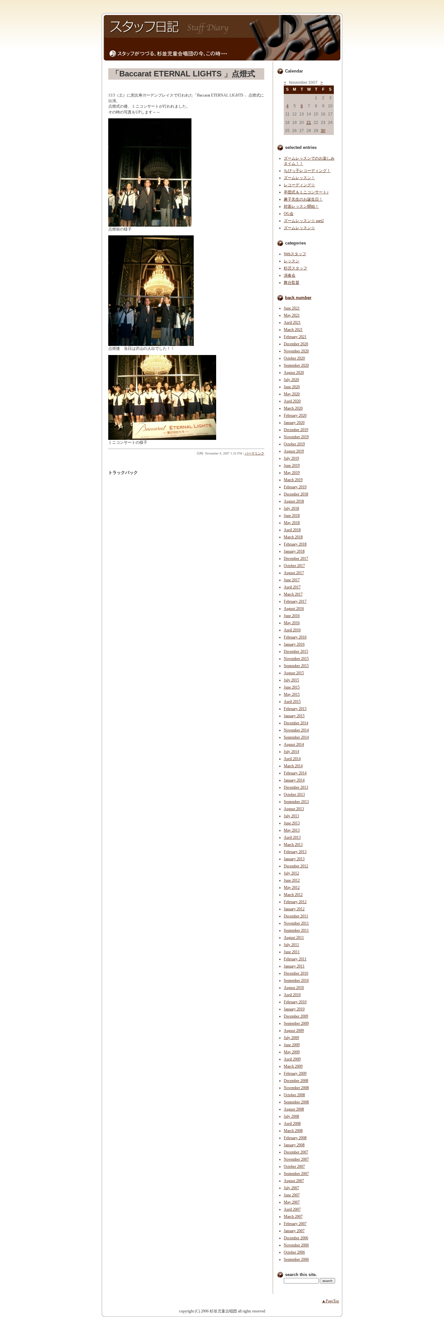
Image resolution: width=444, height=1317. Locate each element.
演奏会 (289, 275)
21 (309, 122)
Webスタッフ (295, 254)
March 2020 (293, 408)
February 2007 (295, 1223)
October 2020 (294, 358)
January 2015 (294, 716)
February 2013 (295, 851)
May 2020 (292, 394)
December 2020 (296, 344)
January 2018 (294, 551)
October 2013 (294, 794)
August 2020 (294, 372)
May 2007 (292, 1202)
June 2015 (292, 687)
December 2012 (296, 866)
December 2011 (296, 916)
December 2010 (296, 973)
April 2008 (292, 1123)
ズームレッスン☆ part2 (304, 220)
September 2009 (296, 1023)
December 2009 (296, 1016)
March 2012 (293, 894)
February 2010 (295, 1002)
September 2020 (296, 365)
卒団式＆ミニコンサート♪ (306, 192)
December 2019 (296, 430)
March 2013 (293, 844)
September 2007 (296, 1173)
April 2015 (292, 701)
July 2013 (291, 816)
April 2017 (292, 587)
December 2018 (296, 494)
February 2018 (295, 544)
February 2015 (295, 708)
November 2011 (296, 923)
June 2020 (292, 387)
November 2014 (296, 730)
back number (298, 297)
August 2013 (294, 809)
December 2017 (296, 558)
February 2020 (295, 415)
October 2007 (294, 1166)
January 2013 (294, 859)
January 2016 (294, 644)
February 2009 (295, 1073)
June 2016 (292, 615)
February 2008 (295, 1138)
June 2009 (292, 1045)
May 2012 (292, 887)
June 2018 (292, 515)
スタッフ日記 (222, 31)
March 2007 (293, 1216)
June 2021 (292, 308)
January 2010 (294, 1009)
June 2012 (292, 880)
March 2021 (293, 329)
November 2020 (296, 351)
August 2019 (294, 451)
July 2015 (291, 680)
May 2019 (292, 472)
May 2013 (292, 830)
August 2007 (294, 1181)
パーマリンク (254, 453)
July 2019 (291, 458)
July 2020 (291, 379)
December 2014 (296, 723)
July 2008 (291, 1116)
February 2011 (295, 959)
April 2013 (292, 837)
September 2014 (296, 737)
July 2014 (291, 751)
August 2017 (294, 573)
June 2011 (292, 952)
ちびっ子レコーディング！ (307, 170)
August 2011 (294, 937)
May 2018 (292, 522)
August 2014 (294, 744)
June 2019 (292, 465)
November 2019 (296, 437)
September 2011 (296, 930)
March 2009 (293, 1066)
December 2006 (296, 1238)
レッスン (291, 261)
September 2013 (296, 801)
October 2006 (294, 1252)
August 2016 (294, 608)
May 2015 (292, 694)
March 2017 (293, 594)
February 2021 (295, 337)
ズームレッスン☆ (299, 228)
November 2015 (296, 658)
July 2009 (291, 1037)
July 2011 (291, 944)
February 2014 (295, 773)
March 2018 (293, 537)
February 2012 (295, 902)
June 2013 (292, 823)
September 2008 (296, 1102)
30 (323, 130)
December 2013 (296, 787)
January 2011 (294, 966)
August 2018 (294, 501)
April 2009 (292, 1059)
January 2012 (294, 909)
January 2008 (294, 1145)
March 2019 (293, 480)
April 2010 (292, 995)
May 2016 (292, 623)
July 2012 (291, 873)
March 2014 (293, 766)
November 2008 (296, 1088)
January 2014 (294, 780)
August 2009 (294, 1030)
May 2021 (292, 315)
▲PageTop (330, 1301)
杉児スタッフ (295, 268)
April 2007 (292, 1209)
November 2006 (296, 1245)
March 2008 (293, 1130)
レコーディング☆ (299, 185)
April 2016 (292, 630)
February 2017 (295, 601)
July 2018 (291, 508)
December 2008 (296, 1080)
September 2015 (296, 666)
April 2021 (292, 322)
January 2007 (294, 1231)
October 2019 (294, 444)
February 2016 (295, 637)
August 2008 (294, 1109)
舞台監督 (291, 282)
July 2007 (291, 1188)
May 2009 (292, 1052)
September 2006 (296, 1259)
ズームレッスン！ (299, 178)
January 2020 (294, 422)
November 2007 (296, 1159)
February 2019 (295, 487)
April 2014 (292, 759)
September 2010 (296, 980)
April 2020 (292, 401)
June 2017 (292, 580)
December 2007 (296, 1152)
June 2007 (292, 1195)
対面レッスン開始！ (301, 206)
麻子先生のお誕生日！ (303, 199)
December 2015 (296, 651)
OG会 (289, 213)
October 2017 (294, 565)
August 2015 (294, 673)
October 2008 (294, 1095)
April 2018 (292, 530)
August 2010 (294, 987)
